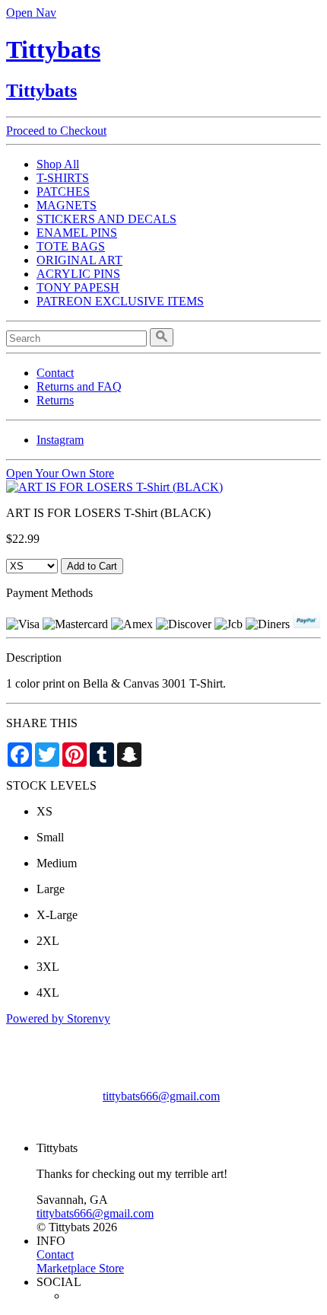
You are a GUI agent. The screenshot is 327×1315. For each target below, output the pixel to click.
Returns (55, 400)
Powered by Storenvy (58, 1018)
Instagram (60, 439)
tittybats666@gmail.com (161, 1096)
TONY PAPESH (78, 287)
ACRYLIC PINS (78, 273)
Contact (55, 372)
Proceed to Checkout (56, 130)
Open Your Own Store (60, 473)
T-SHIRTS (63, 177)
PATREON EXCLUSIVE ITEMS (120, 301)
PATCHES (63, 191)
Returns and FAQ (79, 386)
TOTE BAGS (71, 246)
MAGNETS (67, 205)
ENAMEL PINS (77, 232)
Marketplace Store (80, 1268)
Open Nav (31, 12)
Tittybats (53, 49)
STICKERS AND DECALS (106, 218)
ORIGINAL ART (79, 260)
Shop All (58, 164)
